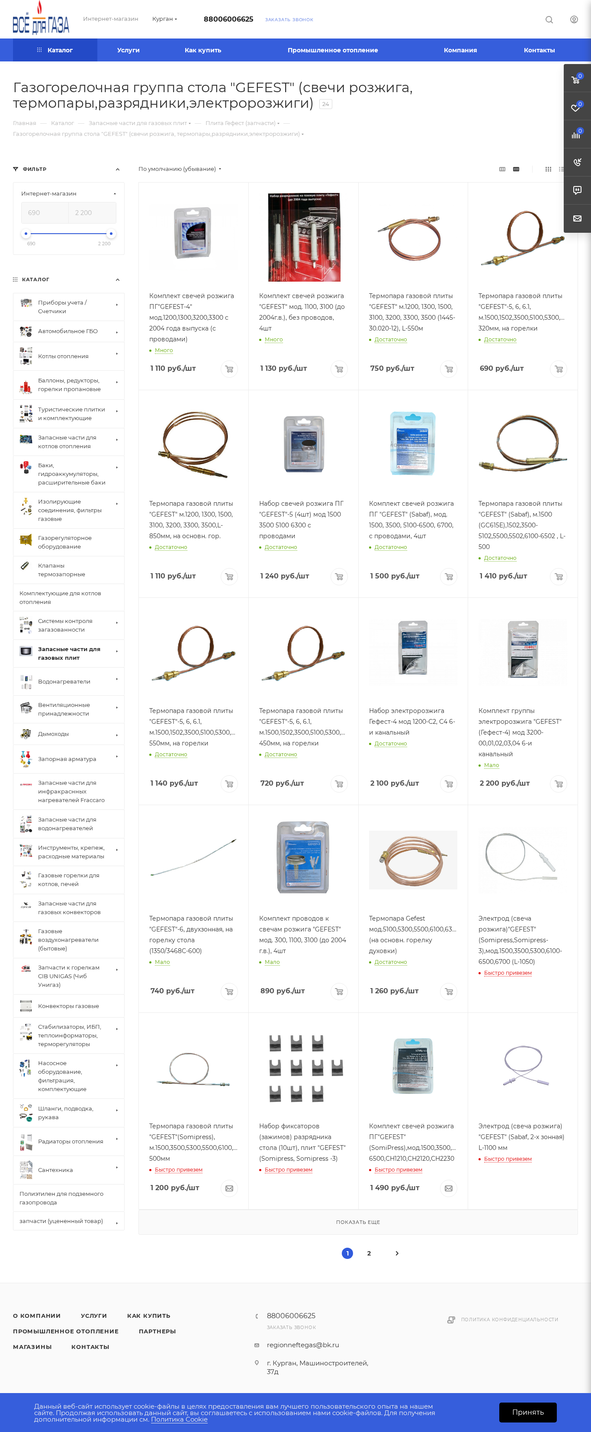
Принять (528, 1412)
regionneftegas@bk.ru (303, 1345)
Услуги (94, 1315)
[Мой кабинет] (574, 20)
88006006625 (229, 19)
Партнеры (157, 1331)
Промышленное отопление (66, 1331)
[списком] (562, 169)
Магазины (32, 1346)
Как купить (148, 1315)
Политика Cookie (179, 1419)
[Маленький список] (502, 169)
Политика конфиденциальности (510, 1320)
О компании (37, 1315)
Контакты (90, 1346)
